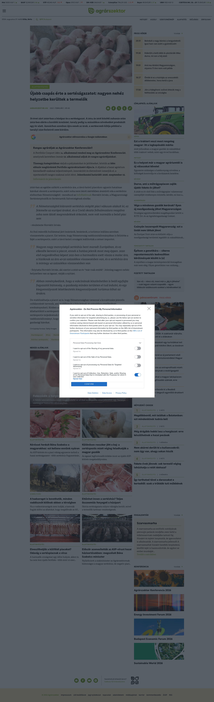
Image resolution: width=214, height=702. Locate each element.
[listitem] (107, 343)
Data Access (107, 393)
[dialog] (107, 351)
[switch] (137, 348)
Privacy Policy (121, 393)
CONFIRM (89, 384)
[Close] (149, 309)
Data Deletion (93, 393)
